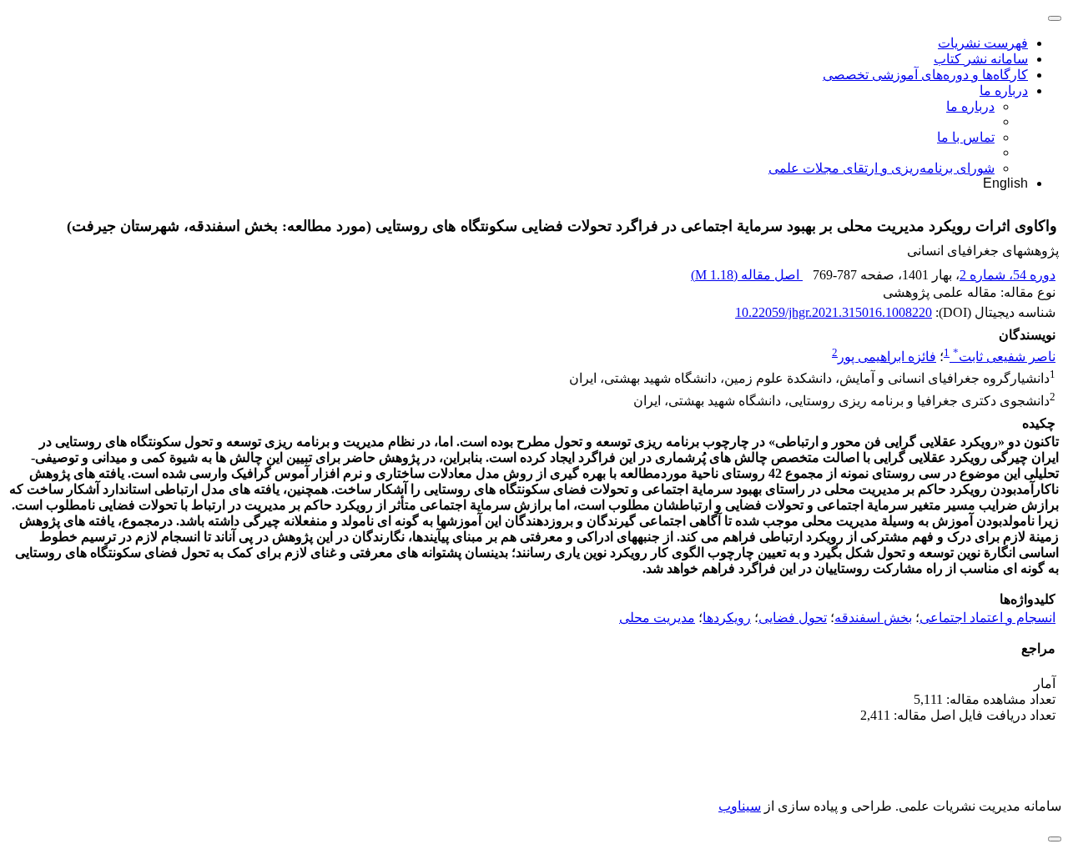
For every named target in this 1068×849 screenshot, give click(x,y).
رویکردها (727, 617)
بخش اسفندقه (873, 617)
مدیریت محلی (657, 617)
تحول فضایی (792, 617)
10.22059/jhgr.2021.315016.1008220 (833, 312)
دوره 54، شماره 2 (1007, 275)
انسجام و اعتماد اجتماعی (987, 617)
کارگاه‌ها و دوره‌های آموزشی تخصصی (925, 75)
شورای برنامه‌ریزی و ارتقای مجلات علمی (881, 168)
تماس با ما (966, 137)
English (1005, 183)
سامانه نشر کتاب (981, 59)
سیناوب (739, 806)
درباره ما (1004, 90)
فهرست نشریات (983, 43)
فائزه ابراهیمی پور (887, 356)
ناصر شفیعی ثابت (1004, 356)
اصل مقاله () (747, 275)
